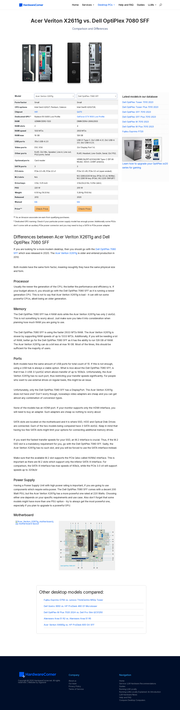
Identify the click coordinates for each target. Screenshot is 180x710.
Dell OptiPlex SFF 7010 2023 (136, 112)
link (36, 202)
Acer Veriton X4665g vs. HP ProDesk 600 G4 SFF (69, 624)
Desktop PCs (105, 5)
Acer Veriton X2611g (66, 253)
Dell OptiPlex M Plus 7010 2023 (138, 126)
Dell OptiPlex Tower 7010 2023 (137, 102)
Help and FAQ (126, 5)
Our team (73, 683)
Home (75, 5)
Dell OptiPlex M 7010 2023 (135, 121)
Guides (141, 5)
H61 (36, 112)
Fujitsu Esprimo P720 (132, 131)
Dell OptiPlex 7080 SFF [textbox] (88, 96)
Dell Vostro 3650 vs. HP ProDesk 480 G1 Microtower (70, 606)
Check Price (42, 208)
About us (72, 681)
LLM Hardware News (128, 695)
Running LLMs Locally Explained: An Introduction (140, 692)
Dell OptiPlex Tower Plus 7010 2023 (140, 107)
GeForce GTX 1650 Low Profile (90, 116)
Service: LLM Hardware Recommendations (137, 683)
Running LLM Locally (128, 689)
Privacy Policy (75, 686)
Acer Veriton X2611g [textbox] (44, 96)
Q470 (79, 112)
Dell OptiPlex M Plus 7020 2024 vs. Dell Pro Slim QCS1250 (73, 612)
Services (87, 5)
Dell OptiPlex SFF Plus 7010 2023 (139, 116)
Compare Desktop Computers (132, 700)
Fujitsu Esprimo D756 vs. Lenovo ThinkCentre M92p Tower (73, 600)
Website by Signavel (37, 682)
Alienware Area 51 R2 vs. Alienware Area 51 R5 (67, 618)
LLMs (151, 5)
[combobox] (55, 96)
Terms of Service (76, 689)
